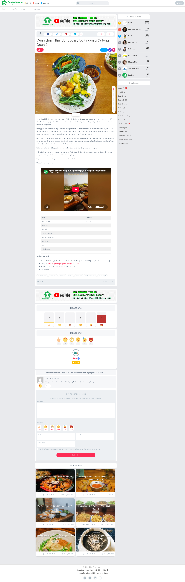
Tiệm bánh (121, 120)
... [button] (52, 3)
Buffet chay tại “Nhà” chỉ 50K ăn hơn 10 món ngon (55, 507)
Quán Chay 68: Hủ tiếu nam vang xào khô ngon (55, 537)
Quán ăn (14, 9)
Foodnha (131, 75)
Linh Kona (131, 49)
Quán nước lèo (123, 108)
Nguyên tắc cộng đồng (85, 570)
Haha (52, 429)
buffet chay (53, 276)
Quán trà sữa (122, 132)
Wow (58, 429)
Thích (39, 429)
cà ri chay (62, 276)
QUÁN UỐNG (123, 124)
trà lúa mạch (102, 276)
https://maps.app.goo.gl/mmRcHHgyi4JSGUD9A (63, 264)
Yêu (46, 429)
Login (180, 3)
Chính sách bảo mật (84, 573)
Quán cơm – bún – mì (125, 112)
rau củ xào (79, 276)
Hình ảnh (46, 3)
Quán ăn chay (123, 104)
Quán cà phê (122, 128)
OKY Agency (132, 55)
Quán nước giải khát (125, 140)
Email (78, 435)
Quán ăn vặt (122, 96)
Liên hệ (105, 570)
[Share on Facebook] (47, 34)
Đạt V (130, 23)
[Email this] (74, 34)
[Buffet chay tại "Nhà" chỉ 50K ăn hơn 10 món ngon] (101, 34)
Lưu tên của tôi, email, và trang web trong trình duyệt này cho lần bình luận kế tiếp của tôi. (69, 449)
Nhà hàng (121, 92)
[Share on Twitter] (56, 34)
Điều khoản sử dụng (100, 573)
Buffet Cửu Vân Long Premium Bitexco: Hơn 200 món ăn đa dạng (55, 478)
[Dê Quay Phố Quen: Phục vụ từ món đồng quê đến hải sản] (110, 34)
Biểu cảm (40, 423)
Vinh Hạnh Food (133, 69)
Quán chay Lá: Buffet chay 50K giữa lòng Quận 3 (95, 507)
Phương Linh (132, 42)
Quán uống (25, 9)
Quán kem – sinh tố (124, 136)
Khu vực (37, 9)
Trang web (41, 442)
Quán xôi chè (122, 100)
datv (75, 358)
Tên (39, 435)
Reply (48, 386)
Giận (71, 429)
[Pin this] (65, 34)
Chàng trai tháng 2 (134, 29)
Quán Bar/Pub (123, 144)
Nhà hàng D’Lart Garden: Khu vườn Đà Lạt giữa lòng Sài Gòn (96, 478)
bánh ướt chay (42, 276)
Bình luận (40, 402)
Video (37, 3)
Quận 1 (70, 276)
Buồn (65, 429)
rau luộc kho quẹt (90, 276)
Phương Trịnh (132, 62)
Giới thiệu (97, 570)
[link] (40, 50)
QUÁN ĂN (122, 88)
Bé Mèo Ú (131, 36)
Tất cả (3, 9)
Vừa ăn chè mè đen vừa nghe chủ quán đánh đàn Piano (95, 537)
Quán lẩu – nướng (124, 116)
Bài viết (28, 3)
